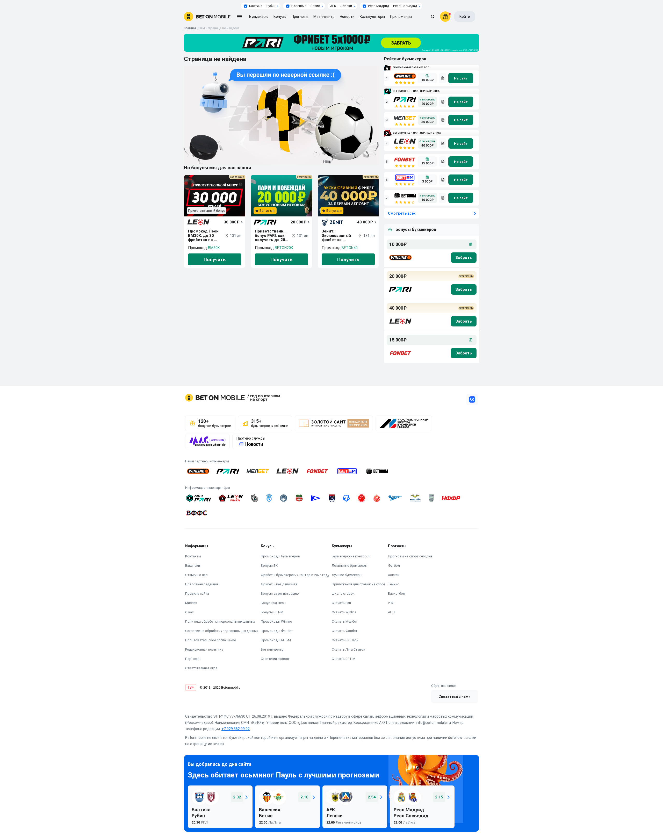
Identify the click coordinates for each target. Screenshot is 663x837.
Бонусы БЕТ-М (272, 612)
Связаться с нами (454, 696)
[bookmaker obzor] (442, 78)
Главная (190, 28)
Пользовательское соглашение (210, 640)
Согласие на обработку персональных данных (221, 631)
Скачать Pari (341, 603)
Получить (215, 259)
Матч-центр (324, 16)
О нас (189, 612)
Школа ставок (343, 593)
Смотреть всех (401, 213)
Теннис (393, 584)
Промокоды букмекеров (280, 556)
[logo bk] (400, 257)
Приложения (401, 16)
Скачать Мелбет (345, 621)
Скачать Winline (344, 612)
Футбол (394, 565)
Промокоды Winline (276, 621)
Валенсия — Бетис (305, 6)
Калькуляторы (372, 16)
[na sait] (460, 78)
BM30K (214, 248)
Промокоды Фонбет (277, 631)
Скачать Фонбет (344, 631)
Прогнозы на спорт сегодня (410, 556)
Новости (347, 16)
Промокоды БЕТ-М (276, 640)
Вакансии (192, 565)
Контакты (193, 556)
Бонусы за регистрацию (280, 593)
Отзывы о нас (196, 575)
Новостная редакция (202, 584)
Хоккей (393, 575)
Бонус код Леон (273, 603)
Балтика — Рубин (262, 6)
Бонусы (279, 16)
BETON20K (284, 248)
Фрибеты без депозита (279, 584)
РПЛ (391, 603)
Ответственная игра (201, 668)
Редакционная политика (204, 649)
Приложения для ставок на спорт (358, 584)
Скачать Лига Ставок (348, 649)
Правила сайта (197, 593)
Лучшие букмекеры (347, 575)
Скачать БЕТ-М (343, 659)
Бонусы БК (269, 565)
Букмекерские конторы (350, 556)
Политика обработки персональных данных (220, 621)
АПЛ (391, 612)
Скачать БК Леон (345, 640)
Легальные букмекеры (349, 565)
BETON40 (350, 248)
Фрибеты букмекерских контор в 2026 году (295, 575)
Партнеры (193, 659)
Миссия (191, 603)
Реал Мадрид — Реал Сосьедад (392, 6)
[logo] (207, 16)
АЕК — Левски (341, 6)
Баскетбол (396, 593)
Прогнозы (300, 16)
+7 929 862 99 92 (235, 729)
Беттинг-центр (272, 649)
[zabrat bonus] (464, 257)
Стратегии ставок (275, 659)
